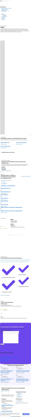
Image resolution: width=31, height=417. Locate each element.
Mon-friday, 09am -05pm (5, 10)
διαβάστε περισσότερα (4, 144)
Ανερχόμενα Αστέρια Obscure (8, 185)
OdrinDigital (12, 416)
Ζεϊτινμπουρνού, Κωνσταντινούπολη (9, 357)
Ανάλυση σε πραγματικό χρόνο (6, 180)
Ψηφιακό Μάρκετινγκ (5, 142)
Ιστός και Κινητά (4, 201)
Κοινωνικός (3, 181)
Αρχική (3, 13)
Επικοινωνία (3, 19)
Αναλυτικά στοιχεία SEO (21, 142)
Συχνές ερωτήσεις (19, 396)
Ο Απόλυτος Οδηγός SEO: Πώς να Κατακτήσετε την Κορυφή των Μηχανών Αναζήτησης (7, 371)
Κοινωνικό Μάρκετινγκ (5, 146)
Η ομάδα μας (5, 15)
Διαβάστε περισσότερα (4, 193)
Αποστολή (2, 344)
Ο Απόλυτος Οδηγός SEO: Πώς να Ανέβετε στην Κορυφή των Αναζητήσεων (7, 379)
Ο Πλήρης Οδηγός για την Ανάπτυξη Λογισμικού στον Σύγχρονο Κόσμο (22, 371)
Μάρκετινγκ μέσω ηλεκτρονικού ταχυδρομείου (11, 207)
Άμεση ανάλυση (4, 194)
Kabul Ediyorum (25, 414)
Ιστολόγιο (3, 18)
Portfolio (3, 17)
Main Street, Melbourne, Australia (6, 8)
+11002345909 (3, 11)
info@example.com (4, 9)
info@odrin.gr (4, 360)
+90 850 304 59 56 (5, 359)
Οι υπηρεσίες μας (4, 16)
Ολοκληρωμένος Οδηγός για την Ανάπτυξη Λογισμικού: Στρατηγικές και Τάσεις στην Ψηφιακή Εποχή (22, 379)
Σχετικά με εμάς (4, 14)
